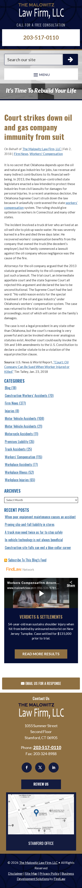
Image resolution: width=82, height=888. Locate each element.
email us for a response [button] (43, 683)
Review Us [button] (41, 784)
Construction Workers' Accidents (26, 395)
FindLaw (59, 879)
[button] (41, 74)
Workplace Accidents (18, 464)
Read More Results (41, 654)
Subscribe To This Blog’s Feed (27, 559)
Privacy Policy (50, 873)
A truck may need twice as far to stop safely (33, 532)
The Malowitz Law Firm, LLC (41, 149)
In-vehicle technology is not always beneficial (34, 539)
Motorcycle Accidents (19, 433)
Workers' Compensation (46, 154)
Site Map (31, 873)
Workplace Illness (16, 472)
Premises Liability (16, 441)
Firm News (21, 154)
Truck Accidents (15, 449)
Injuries (10, 410)
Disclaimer (15, 873)
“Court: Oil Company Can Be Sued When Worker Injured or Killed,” (37, 366)
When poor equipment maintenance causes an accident (40, 516)
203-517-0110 (41, 37)
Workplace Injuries (17, 479)
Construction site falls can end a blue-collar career (38, 547)
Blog (8, 387)
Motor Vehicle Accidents (20, 418)
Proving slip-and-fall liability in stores (29, 524)
